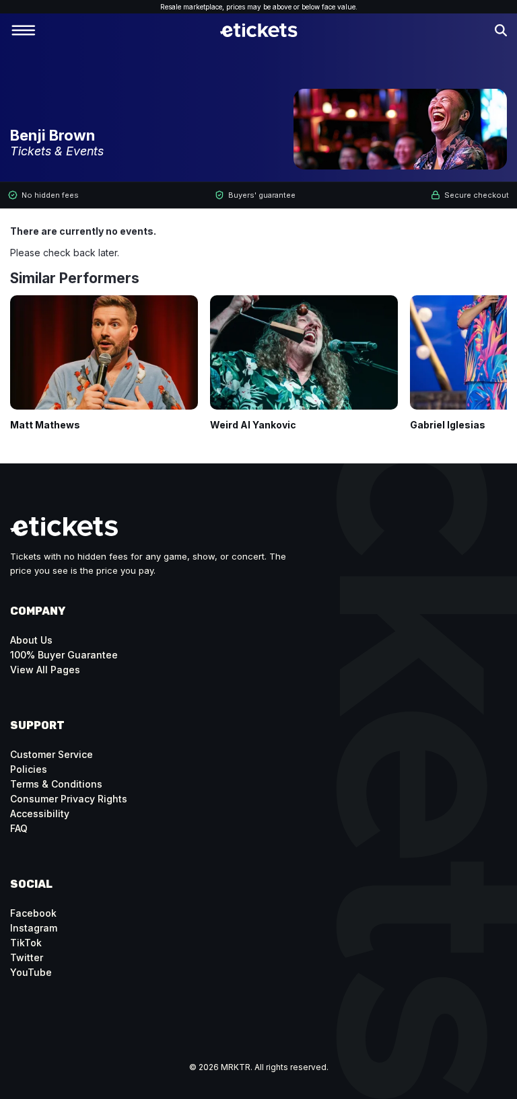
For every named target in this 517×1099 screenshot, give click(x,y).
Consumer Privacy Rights (68, 798)
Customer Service (51, 754)
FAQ (19, 828)
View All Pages (45, 669)
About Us (31, 640)
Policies (28, 769)
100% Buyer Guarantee (64, 654)
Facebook (33, 913)
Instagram (33, 928)
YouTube (31, 972)
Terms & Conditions (56, 784)
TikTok (26, 942)
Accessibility (39, 813)
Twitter (26, 957)
